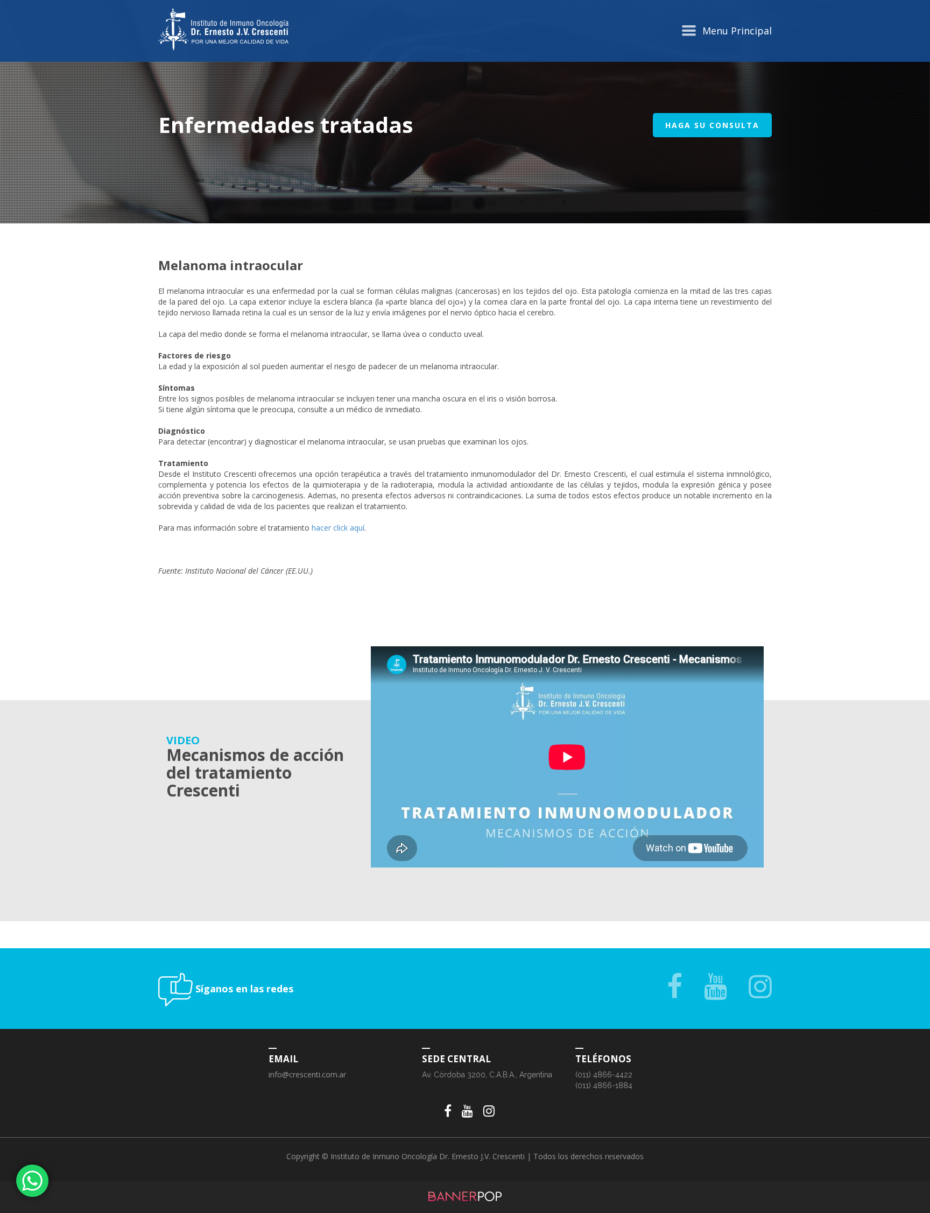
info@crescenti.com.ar (307, 1074)
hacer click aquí (338, 528)
